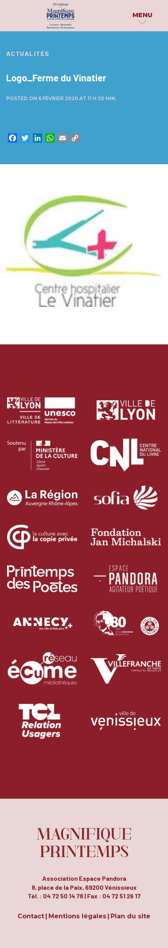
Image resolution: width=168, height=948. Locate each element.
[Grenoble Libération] (126, 629)
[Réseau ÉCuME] (42, 674)
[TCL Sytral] (42, 726)
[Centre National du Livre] (126, 460)
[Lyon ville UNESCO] (42, 416)
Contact (31, 916)
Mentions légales (77, 916)
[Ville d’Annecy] (42, 629)
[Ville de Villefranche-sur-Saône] (126, 674)
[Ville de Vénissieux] (126, 726)
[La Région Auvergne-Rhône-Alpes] (42, 503)
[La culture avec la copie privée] (42, 543)
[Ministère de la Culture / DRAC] (42, 460)
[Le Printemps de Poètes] (42, 584)
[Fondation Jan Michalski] (126, 543)
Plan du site (130, 916)
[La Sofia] (126, 503)
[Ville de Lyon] (126, 416)
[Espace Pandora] (126, 584)
